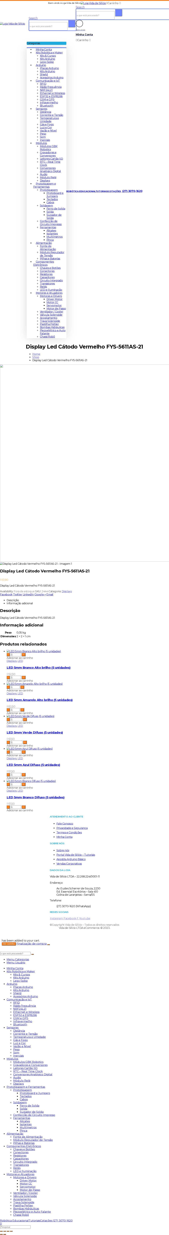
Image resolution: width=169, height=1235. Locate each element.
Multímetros (55, 236)
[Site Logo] (93, 3)
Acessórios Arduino (52, 77)
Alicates (51, 230)
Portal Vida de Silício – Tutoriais (75, 854)
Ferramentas (48, 227)
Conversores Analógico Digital (50, 170)
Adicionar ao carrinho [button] (20, 657)
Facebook (6, 594)
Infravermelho (49, 102)
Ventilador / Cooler (51, 311)
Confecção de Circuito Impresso (51, 223)
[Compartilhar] (8, 1231)
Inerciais (45, 140)
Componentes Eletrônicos (43, 263)
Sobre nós (62, 850)
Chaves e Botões (50, 268)
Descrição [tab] (13, 600)
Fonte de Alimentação (48, 248)
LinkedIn (28, 594)
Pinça (50, 239)
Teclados (52, 199)
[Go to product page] (88, 651)
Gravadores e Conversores (48, 154)
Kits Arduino (47, 58)
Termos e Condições (69, 832)
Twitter (17, 594)
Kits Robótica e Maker (49, 52)
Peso (43, 133)
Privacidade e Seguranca (72, 828)
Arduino (41, 65)
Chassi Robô (47, 336)
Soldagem (46, 205)
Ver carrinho (9, 944)
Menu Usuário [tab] (16, 962)
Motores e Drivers (51, 296)
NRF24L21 (46, 90)
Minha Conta (44, 49)
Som (43, 136)
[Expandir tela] (4, 1231)
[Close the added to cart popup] (48, 944)
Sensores (41, 108)
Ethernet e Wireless (52, 93)
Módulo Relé (48, 177)
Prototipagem (49, 190)
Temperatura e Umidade (49, 120)
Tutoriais (102, 191)
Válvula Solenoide (51, 314)
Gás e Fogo (47, 124)
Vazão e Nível (48, 130)
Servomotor (54, 305)
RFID (43, 83)
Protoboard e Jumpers (55, 195)
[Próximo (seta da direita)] (4, 1234)
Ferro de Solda (56, 208)
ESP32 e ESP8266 (51, 96)
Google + (40, 594)
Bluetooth (46, 105)
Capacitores (47, 277)
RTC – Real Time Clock (28, 1071)
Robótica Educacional (81, 191)
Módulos (41, 143)
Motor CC (52, 302)
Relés (43, 286)
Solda (50, 211)
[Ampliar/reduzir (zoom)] (1, 1231)
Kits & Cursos (48, 55)
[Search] (71, 23)
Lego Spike (47, 62)
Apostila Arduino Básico (71, 859)
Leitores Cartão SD (51, 158)
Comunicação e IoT (48, 80)
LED (20, 661)
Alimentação (44, 243)
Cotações (114, 191)
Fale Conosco (64, 823)
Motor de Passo (56, 308)
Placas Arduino (49, 68)
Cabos (50, 202)
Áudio (43, 174)
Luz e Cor (46, 127)
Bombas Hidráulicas (52, 327)
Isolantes (52, 233)
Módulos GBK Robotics (48, 148)
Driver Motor (55, 299)
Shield (44, 74)
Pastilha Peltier (49, 324)
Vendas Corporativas (69, 863)
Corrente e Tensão (51, 115)
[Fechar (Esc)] (11, 1231)
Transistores (47, 283)
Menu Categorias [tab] (18, 959)
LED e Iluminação (51, 289)
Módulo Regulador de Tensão (52, 254)
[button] (33, 18)
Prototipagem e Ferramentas (44, 185)
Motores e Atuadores (49, 293)
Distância (45, 111)
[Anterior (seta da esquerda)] (1, 1234)
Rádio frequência (51, 87)
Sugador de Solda (32, 1111)
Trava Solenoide (50, 321)
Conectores (47, 271)
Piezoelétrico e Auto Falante (32, 1211)
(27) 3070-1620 (131, 191)
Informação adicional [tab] (20, 603)
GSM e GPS (47, 99)
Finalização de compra (32, 943)
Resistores (46, 274)
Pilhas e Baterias (50, 258)
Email (49, 594)
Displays (45, 180)
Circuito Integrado (51, 280)
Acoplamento (48, 317)
